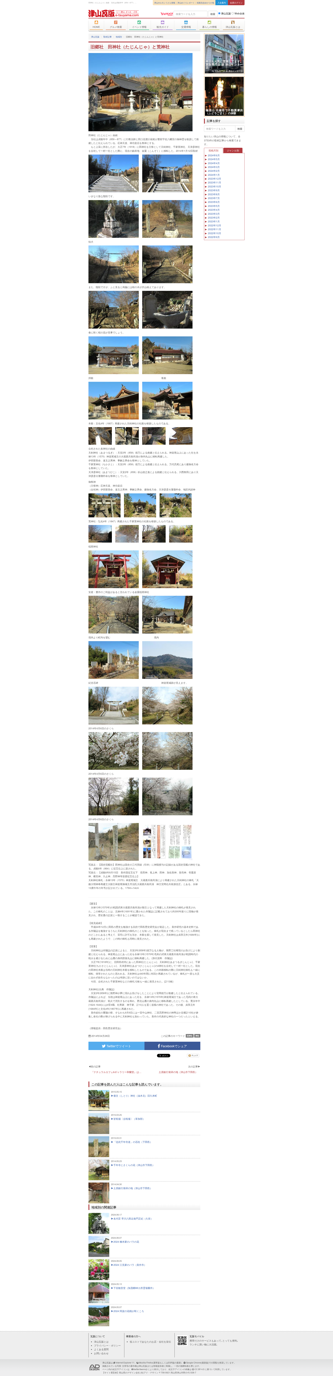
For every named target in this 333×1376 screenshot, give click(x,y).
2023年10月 (214, 186)
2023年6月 (214, 202)
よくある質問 (101, 1349)
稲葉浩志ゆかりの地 (205, 2)
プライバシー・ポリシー (107, 1345)
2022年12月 (214, 225)
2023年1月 (214, 221)
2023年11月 (214, 182)
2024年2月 (214, 170)
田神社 (190, 1035)
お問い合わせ (101, 1353)
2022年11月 (214, 229)
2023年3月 (214, 213)
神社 (197, 1035)
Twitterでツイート (118, 1046)
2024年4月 (214, 163)
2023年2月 (214, 217)
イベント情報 (139, 27)
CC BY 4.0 (199, 1369)
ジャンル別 (233, 150)
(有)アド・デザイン (149, 1372)
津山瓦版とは (233, 27)
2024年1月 (214, 174)
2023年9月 (214, 190)
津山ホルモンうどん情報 (164, 2)
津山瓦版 (113, 13)
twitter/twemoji (140, 1369)
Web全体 (239, 13)
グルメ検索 (116, 27)
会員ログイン (236, 2)
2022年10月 (214, 233)
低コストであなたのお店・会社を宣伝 (150, 1341)
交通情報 (186, 27)
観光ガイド (163, 27)
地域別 (119, 36)
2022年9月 (214, 237)
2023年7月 (214, 198)
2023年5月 (214, 206)
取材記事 (107, 36)
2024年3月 (214, 167)
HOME (96, 27)
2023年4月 (214, 209)
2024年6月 (214, 155)
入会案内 (221, 2)
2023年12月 (214, 178)
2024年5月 (214, 159)
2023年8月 (214, 194)
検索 (212, 14)
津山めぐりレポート (186, 2)
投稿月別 (213, 150)
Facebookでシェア (173, 1046)
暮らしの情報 (209, 27)
